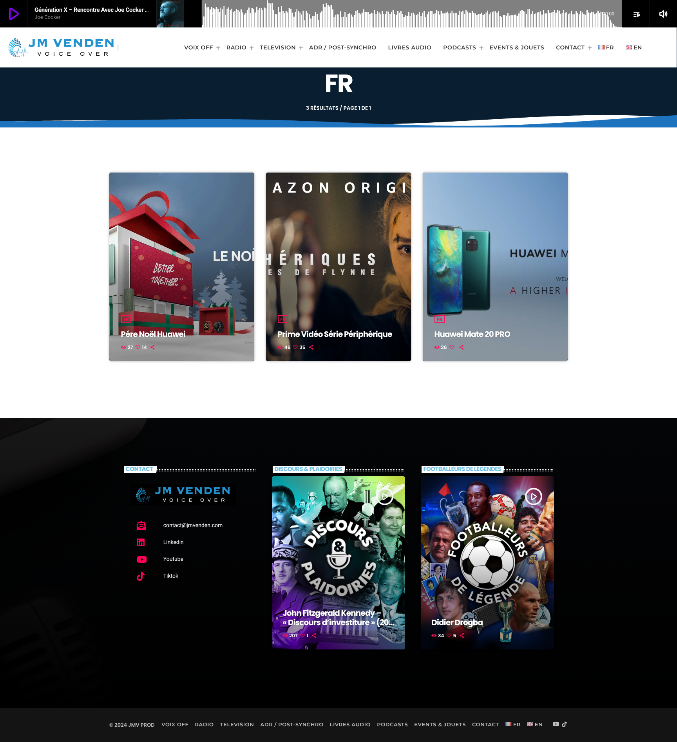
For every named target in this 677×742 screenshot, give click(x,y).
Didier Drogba (457, 622)
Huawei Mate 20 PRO (472, 334)
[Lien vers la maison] (61, 47)
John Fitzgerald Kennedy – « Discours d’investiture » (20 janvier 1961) (335, 622)
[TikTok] (564, 725)
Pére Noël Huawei (153, 334)
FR (126, 319)
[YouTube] (556, 725)
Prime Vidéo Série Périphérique (335, 334)
